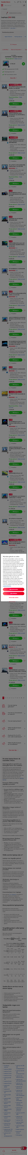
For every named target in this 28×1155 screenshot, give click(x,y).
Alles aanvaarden (13, 589)
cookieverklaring (7, 585)
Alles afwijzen (13, 593)
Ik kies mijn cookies (13, 597)
